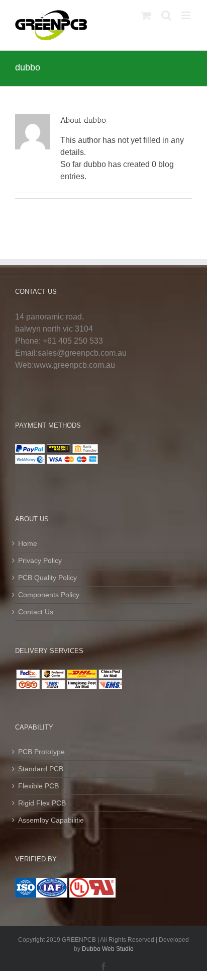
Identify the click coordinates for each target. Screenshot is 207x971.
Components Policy (48, 595)
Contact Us (35, 612)
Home (27, 543)
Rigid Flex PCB (42, 803)
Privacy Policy (40, 560)
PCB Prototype (41, 752)
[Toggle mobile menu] (186, 15)
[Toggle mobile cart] (146, 15)
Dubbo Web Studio (108, 948)
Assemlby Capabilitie (51, 820)
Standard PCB (40, 769)
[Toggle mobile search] (166, 15)
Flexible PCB (38, 786)
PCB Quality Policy (47, 578)
